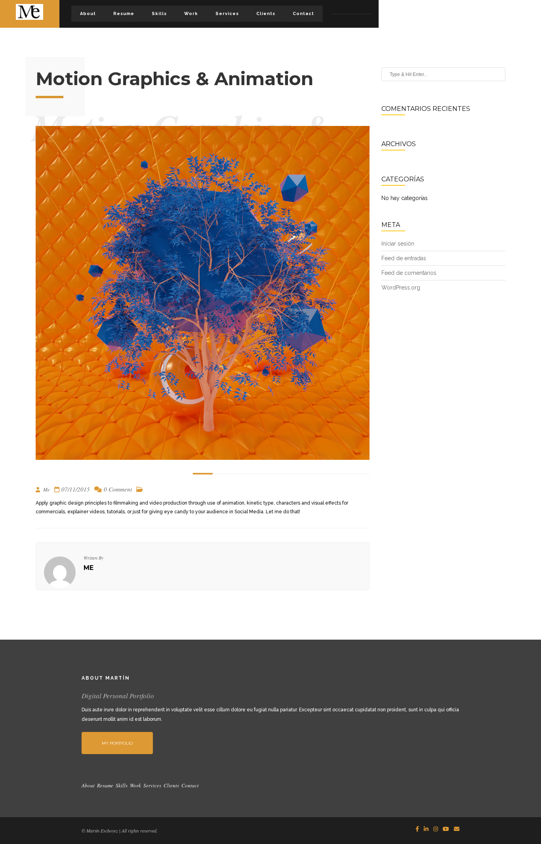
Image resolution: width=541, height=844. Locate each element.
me (88, 568)
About (88, 13)
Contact (303, 13)
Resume (123, 13)
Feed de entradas (403, 258)
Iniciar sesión (397, 243)
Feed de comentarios (408, 273)
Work (191, 13)
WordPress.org (400, 287)
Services (227, 13)
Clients (265, 13)
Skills (159, 13)
